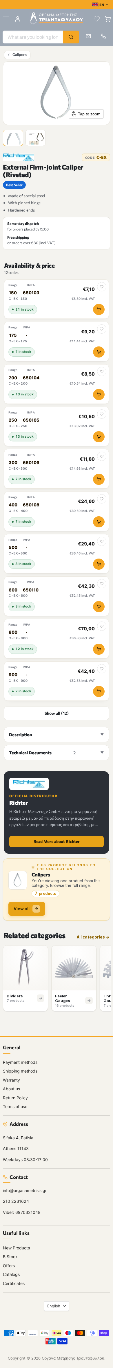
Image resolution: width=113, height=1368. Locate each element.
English (53, 1306)
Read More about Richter (57, 841)
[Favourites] (97, 19)
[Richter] (18, 157)
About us (11, 1088)
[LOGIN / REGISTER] (18, 19)
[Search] (71, 37)
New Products (16, 1247)
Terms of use (15, 1106)
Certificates (14, 1283)
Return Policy (15, 1097)
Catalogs (11, 1274)
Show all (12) (57, 713)
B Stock (10, 1256)
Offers (9, 1265)
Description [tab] (20, 734)
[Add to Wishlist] (101, 286)
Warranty (11, 1079)
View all (22, 908)
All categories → (93, 937)
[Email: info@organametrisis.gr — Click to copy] (88, 36)
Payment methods (20, 1061)
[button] (14, 138)
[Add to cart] (98, 309)
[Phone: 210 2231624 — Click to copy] (103, 36)
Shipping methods (20, 1070)
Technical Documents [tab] (42, 752)
